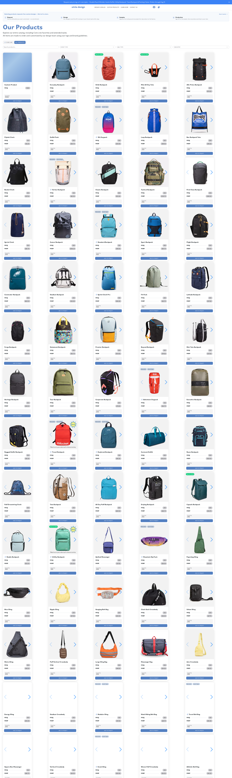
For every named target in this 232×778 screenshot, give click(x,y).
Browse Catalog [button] (100, 7)
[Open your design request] (158, 7)
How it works (222, 14)
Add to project (17, 101)
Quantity (7, 95)
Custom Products (113, 7)
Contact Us (133, 7)
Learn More (124, 7)
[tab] (8, 42)
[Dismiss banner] (229, 2)
